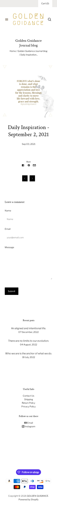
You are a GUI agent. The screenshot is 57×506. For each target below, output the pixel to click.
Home (13, 51)
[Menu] (7, 19)
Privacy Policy (28, 406)
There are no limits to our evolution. (28, 340)
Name (8, 210)
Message (9, 247)
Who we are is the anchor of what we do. (28, 353)
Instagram (29, 426)
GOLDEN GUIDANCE (37, 495)
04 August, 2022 (28, 344)
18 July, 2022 (28, 357)
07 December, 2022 (28, 332)
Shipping (28, 399)
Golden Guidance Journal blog (32, 51)
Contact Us (28, 395)
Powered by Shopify (28, 499)
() (45, 3)
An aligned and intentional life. (28, 328)
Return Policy (28, 402)
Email (7, 229)
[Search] (49, 19)
